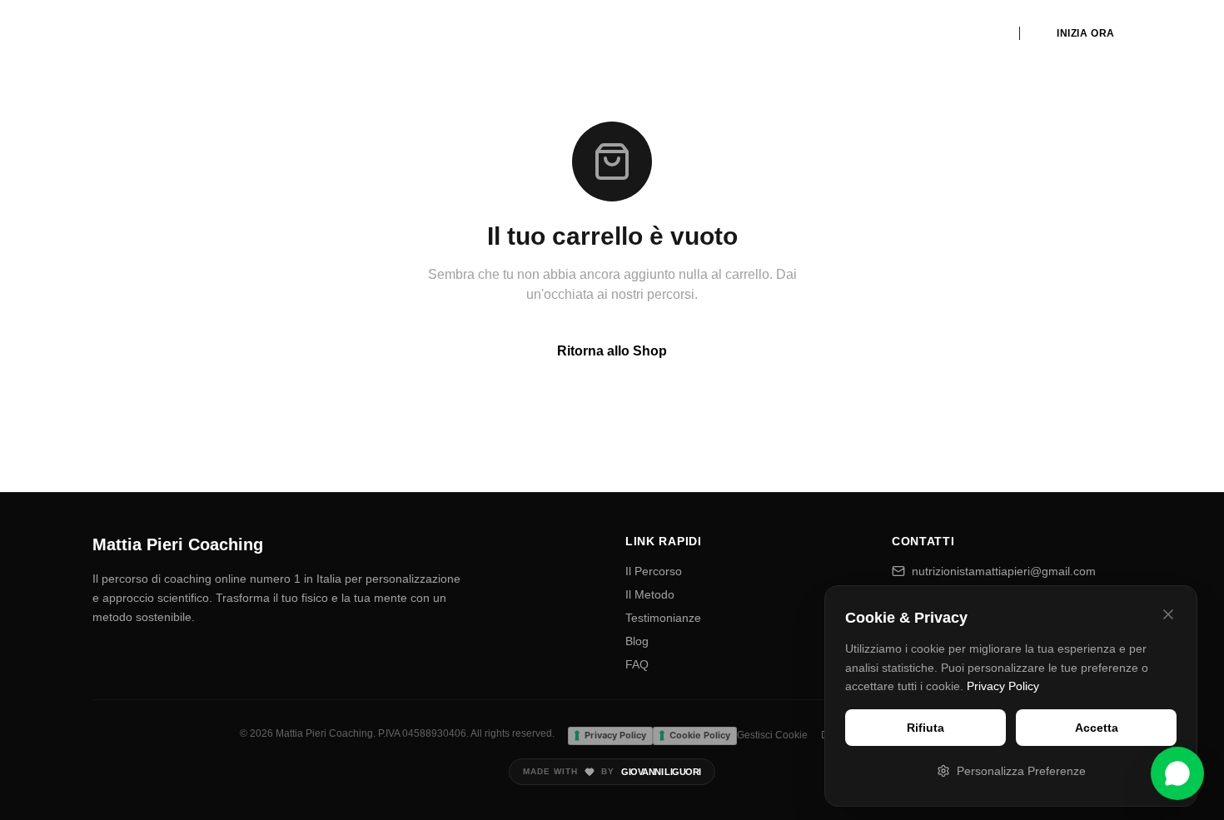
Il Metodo (649, 594)
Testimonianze (663, 617)
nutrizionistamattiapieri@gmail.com (1004, 571)
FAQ (637, 664)
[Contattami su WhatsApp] (1177, 773)
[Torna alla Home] (159, 33)
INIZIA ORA (1086, 33)
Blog (637, 641)
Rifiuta (925, 727)
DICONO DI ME (626, 33)
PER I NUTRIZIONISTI (938, 33)
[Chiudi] (1168, 614)
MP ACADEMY (719, 33)
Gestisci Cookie (772, 735)
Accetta (1096, 727)
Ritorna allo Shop (612, 351)
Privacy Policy (1003, 686)
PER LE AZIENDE (819, 33)
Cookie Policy (699, 735)
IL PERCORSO (531, 33)
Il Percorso (653, 571)
